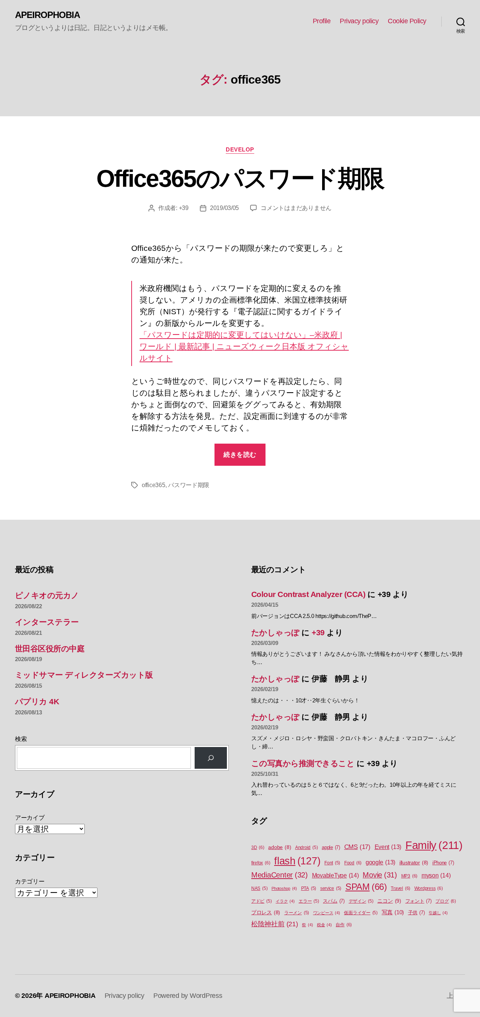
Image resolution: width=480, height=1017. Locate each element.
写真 (393, 912)
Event (388, 847)
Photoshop (284, 888)
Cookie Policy (407, 21)
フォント (418, 901)
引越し (438, 912)
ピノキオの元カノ (47, 595)
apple (331, 847)
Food (353, 863)
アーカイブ (30, 817)
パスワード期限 (188, 485)
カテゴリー (30, 881)
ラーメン (296, 912)
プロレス (265, 912)
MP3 (409, 876)
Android (306, 847)
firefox (260, 863)
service (330, 888)
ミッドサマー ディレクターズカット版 (84, 674)
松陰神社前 (274, 924)
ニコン (389, 901)
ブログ (445, 901)
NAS (259, 888)
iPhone (443, 863)
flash (297, 861)
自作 (344, 924)
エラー (308, 901)
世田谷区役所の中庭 (49, 648)
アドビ (261, 901)
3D (257, 847)
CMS (357, 846)
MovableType (335, 875)
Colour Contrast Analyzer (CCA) (308, 594)
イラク (285, 901)
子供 (416, 912)
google (380, 862)
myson (436, 875)
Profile (322, 21)
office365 (153, 485)
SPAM (366, 887)
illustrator (413, 863)
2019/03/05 (224, 208)
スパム (333, 901)
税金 (324, 924)
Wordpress (428, 888)
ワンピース (326, 912)
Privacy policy (359, 21)
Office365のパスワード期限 (240, 178)
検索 (21, 739)
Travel (400, 888)
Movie (380, 875)
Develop (240, 149)
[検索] (211, 758)
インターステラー (47, 622)
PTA (308, 888)
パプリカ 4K (37, 701)
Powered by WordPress (187, 995)
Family (434, 845)
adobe (279, 847)
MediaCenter (279, 875)
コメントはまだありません (296, 208)
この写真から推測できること (302, 763)
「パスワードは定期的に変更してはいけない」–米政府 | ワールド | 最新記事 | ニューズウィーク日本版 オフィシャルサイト (244, 346)
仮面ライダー (361, 912)
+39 (184, 208)
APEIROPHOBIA (47, 15)
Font (332, 863)
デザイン (361, 901)
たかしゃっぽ (275, 632)
